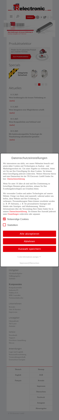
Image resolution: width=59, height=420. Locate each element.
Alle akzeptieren (29, 233)
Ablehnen (29, 241)
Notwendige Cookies (18, 219)
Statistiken (12, 225)
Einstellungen (13, 214)
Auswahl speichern (29, 249)
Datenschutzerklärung (16, 179)
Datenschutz (34, 263)
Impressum (24, 263)
